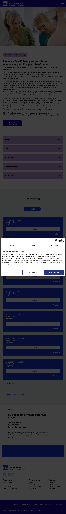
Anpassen (32, 272)
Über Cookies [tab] (54, 245)
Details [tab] (33, 245)
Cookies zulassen (53, 272)
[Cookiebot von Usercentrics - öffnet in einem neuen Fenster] (56, 240)
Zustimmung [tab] (11, 245)
